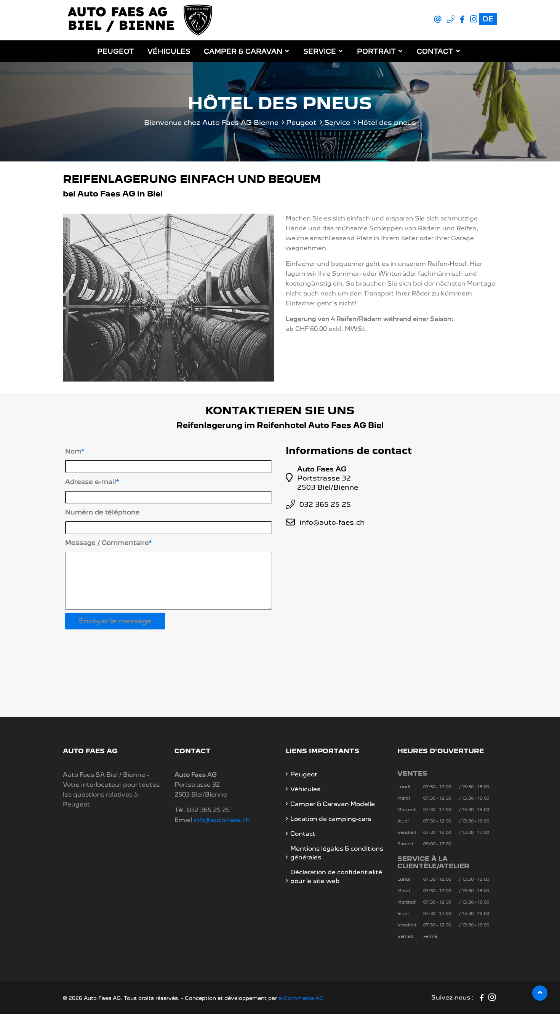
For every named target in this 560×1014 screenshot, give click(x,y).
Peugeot (115, 51)
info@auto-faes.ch (332, 522)
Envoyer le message (115, 621)
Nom (73, 451)
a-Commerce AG (300, 998)
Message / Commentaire (107, 542)
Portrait (376, 51)
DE (488, 19)
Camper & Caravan (243, 51)
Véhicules (168, 51)
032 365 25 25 (325, 504)
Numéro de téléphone (102, 512)
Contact (435, 51)
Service (319, 51)
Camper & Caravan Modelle (332, 804)
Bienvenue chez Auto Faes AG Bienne (211, 122)
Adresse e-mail (90, 481)
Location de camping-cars (330, 818)
